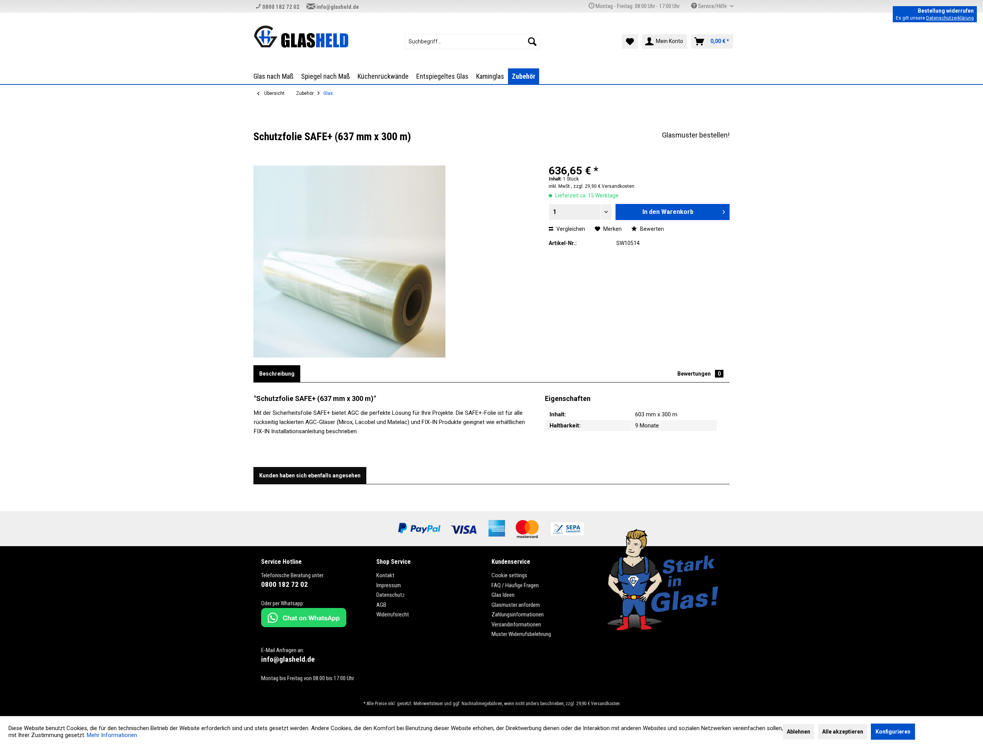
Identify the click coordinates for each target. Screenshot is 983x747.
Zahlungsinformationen (518, 614)
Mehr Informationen (112, 735)
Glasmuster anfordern (516, 604)
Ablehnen (798, 732)
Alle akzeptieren (842, 732)
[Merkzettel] (630, 41)
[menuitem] (472, 41)
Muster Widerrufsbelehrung (521, 634)
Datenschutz (390, 594)
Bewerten (651, 229)
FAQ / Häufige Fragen (515, 585)
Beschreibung (277, 374)
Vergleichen (570, 229)
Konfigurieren (892, 732)
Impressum (388, 585)
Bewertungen (699, 374)
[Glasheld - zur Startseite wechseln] (301, 36)
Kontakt (385, 575)
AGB (381, 604)
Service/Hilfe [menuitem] (712, 6)
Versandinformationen (516, 624)
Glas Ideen (503, 594)
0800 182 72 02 (280, 6)
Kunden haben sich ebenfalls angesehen (310, 475)
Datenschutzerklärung (950, 18)
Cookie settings (509, 575)
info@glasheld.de (337, 6)
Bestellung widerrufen (946, 11)
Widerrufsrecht (392, 614)
